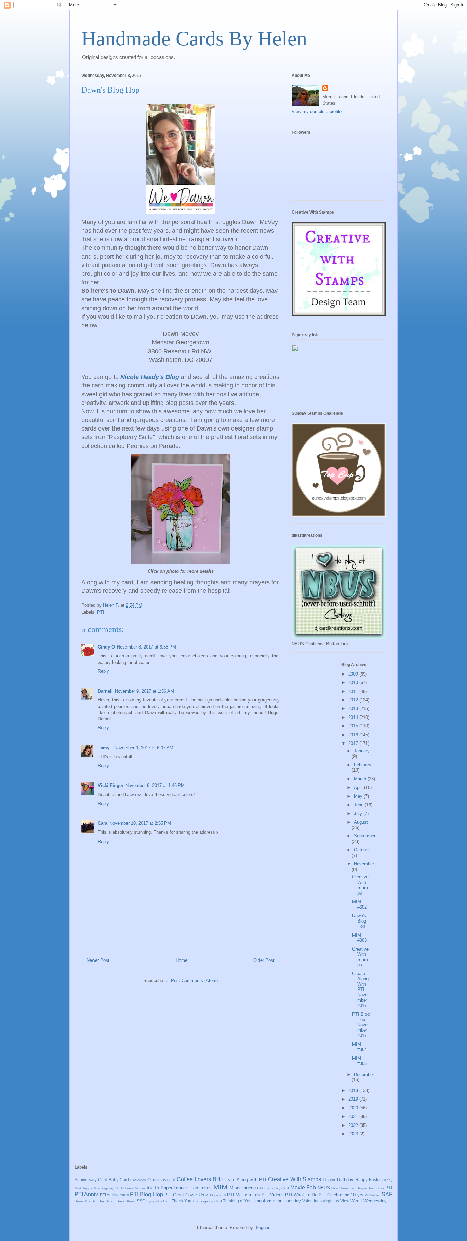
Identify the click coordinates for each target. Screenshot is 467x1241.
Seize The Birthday (90, 1201)
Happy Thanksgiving (98, 1188)
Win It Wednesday (368, 1200)
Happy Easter (368, 1179)
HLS (118, 1188)
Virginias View (336, 1201)
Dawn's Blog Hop (359, 921)
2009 (353, 674)
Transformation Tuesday (277, 1200)
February (362, 764)
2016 (353, 734)
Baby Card (119, 1179)
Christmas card (161, 1179)
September (364, 835)
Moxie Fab (303, 1187)
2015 (353, 725)
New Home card (344, 1188)
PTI (100, 612)
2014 (353, 717)
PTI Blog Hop (146, 1194)
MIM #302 (359, 904)
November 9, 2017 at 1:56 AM (144, 691)
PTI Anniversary (114, 1194)
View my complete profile (317, 111)
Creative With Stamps (360, 885)
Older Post (264, 960)
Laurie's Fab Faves (193, 1187)
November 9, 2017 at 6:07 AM (143, 747)
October (362, 850)
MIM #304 (359, 1046)
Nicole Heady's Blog (149, 376)
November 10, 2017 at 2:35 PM (140, 823)
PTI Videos (273, 1194)
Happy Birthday (338, 1179)
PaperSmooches (371, 1188)
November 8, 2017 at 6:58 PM (146, 647)
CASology (138, 1180)
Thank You (181, 1201)
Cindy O (106, 647)
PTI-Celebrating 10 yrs (341, 1194)
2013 (353, 708)
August (361, 822)
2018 (353, 1090)
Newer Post (97, 960)
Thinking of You (237, 1201)
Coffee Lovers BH (199, 1179)
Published (373, 1195)
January (362, 750)
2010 (353, 682)
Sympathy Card (158, 1201)
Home (181, 960)
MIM (220, 1187)
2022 (353, 1125)
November (364, 864)
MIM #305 (359, 1060)
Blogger (261, 1227)
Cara (102, 823)
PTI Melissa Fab (243, 1194)
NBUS (324, 1187)
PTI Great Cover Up (184, 1194)
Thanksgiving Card (207, 1201)
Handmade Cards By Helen (194, 38)
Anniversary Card (91, 1179)
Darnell (105, 691)
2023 (353, 1133)
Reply (103, 671)
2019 (353, 1099)
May (359, 796)
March (361, 778)
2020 (353, 1107)
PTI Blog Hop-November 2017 (361, 1025)
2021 (353, 1116)
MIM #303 (359, 937)
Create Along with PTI (244, 1179)
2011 (353, 691)
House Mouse (134, 1188)
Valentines (312, 1201)
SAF (387, 1194)
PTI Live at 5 (215, 1195)
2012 (353, 700)
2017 (353, 743)
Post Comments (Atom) (194, 980)
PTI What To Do (301, 1194)
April (359, 787)
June (359, 804)
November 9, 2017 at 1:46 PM (155, 785)
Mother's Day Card (274, 1188)
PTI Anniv (86, 1194)
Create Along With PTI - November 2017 (360, 989)
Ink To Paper (159, 1187)
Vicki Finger (110, 785)
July (358, 813)
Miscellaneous (244, 1187)
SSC (141, 1201)
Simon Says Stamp (121, 1201)
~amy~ (105, 747)
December (364, 1074)
